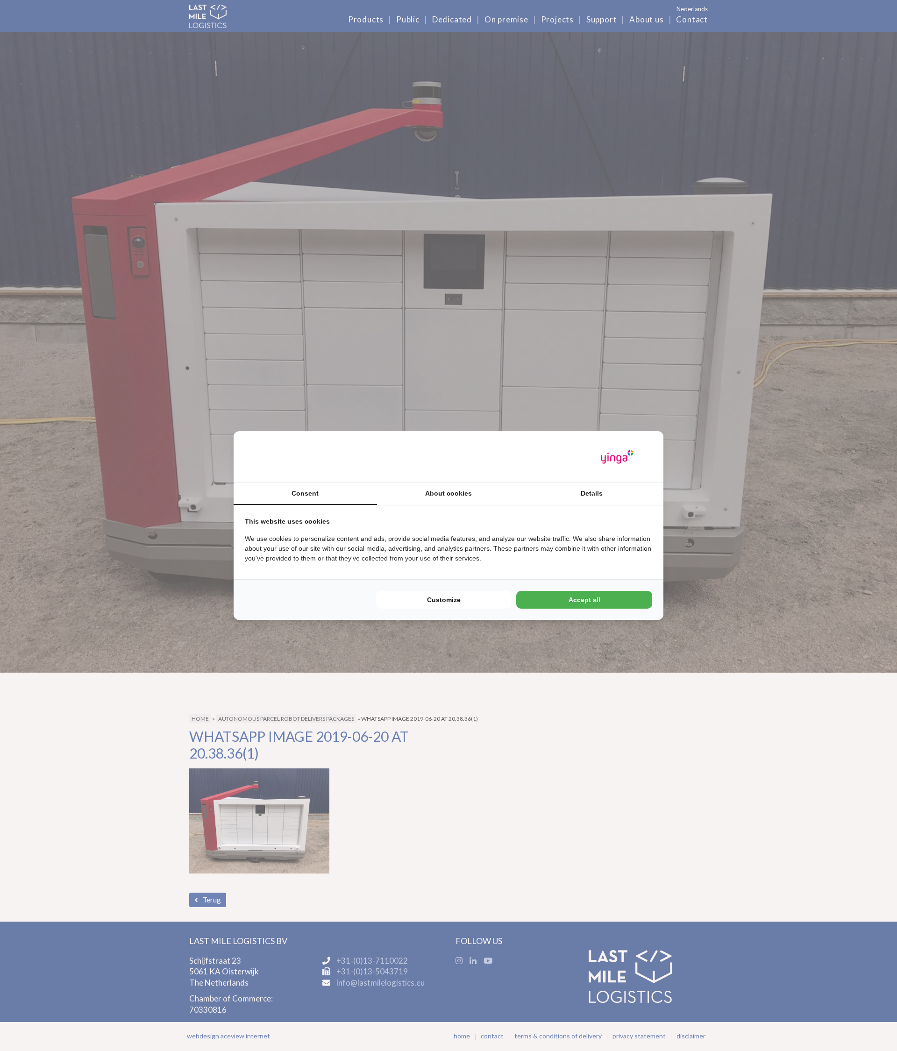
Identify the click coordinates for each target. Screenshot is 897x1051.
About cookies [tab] (448, 493)
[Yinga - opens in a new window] (617, 457)
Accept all (584, 600)
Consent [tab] (305, 493)
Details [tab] (592, 493)
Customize (444, 600)
